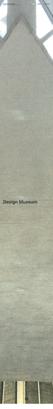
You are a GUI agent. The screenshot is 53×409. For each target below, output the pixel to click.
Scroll (26, 399)
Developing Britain (9, 4)
